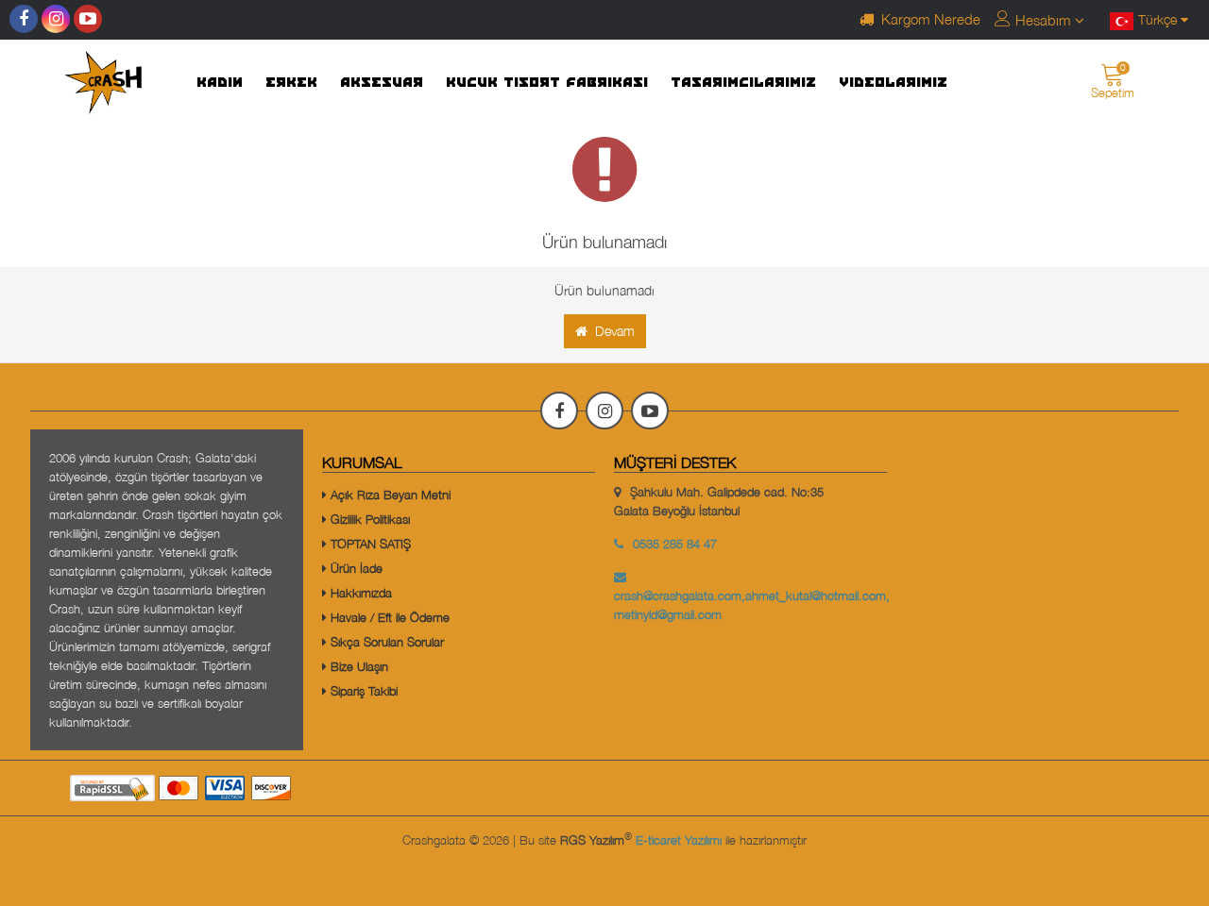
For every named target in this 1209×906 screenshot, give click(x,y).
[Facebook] (23, 19)
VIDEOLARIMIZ (894, 83)
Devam (611, 331)
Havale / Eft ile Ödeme (388, 617)
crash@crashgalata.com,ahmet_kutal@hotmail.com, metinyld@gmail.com (752, 605)
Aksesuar (382, 83)
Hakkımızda (359, 592)
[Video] (88, 19)
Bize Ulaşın (357, 666)
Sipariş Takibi (362, 690)
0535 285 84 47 (675, 543)
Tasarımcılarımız (744, 83)
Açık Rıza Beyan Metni (389, 494)
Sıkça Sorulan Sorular (385, 641)
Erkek (292, 83)
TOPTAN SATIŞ (369, 543)
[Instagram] (56, 19)
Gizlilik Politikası (368, 519)
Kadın (220, 83)
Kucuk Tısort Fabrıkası (548, 83)
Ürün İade (355, 568)
